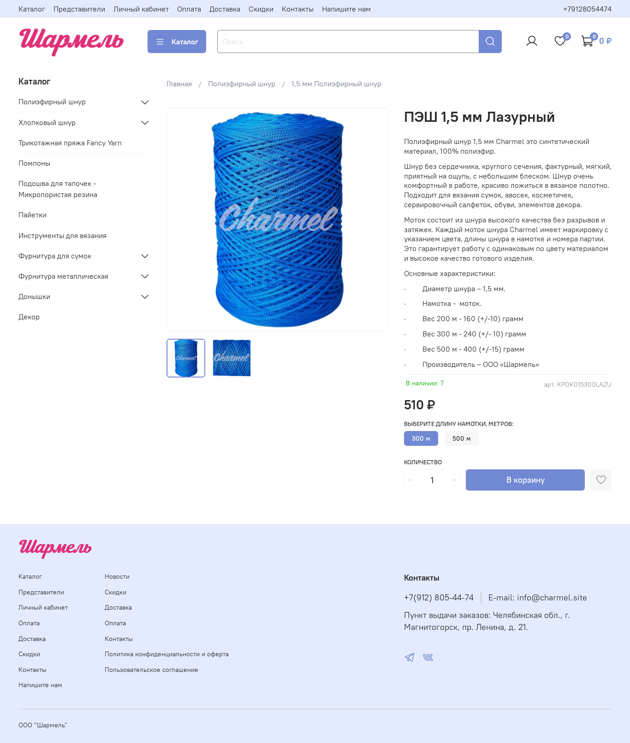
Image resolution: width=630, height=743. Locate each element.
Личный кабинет (141, 8)
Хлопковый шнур (47, 122)
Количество (423, 462)
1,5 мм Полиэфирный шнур (336, 83)
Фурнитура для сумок (54, 255)
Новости (117, 576)
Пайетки (32, 214)
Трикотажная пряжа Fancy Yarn (70, 142)
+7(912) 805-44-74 (439, 598)
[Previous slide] (181, 220)
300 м (421, 438)
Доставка (224, 8)
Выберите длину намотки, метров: (458, 423)
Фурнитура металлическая (63, 276)
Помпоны (34, 163)
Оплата (189, 8)
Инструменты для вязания (62, 235)
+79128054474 (587, 8)
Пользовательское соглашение (151, 669)
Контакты (298, 8)
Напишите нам (346, 8)
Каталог (31, 8)
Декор (29, 316)
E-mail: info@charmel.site (537, 598)
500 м (461, 438)
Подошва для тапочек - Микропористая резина (57, 189)
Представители (79, 8)
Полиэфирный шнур (241, 83)
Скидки (261, 8)
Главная (179, 83)
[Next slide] (374, 220)
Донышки (34, 296)
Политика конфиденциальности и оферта (167, 654)
